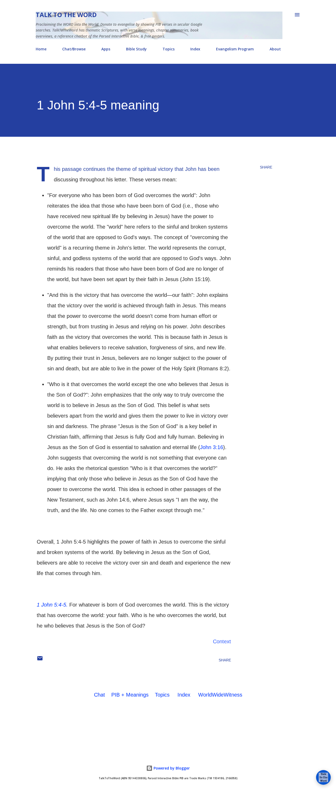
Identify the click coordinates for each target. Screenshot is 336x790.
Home (41, 48)
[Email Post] (40, 660)
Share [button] (266, 167)
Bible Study (136, 48)
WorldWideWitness (220, 695)
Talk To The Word (66, 14)
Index (195, 48)
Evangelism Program (235, 48)
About (275, 48)
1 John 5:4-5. (52, 605)
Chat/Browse (74, 48)
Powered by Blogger (171, 768)
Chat (99, 695)
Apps (105, 48)
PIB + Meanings (130, 695)
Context (222, 641)
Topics (168, 48)
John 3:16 (211, 447)
